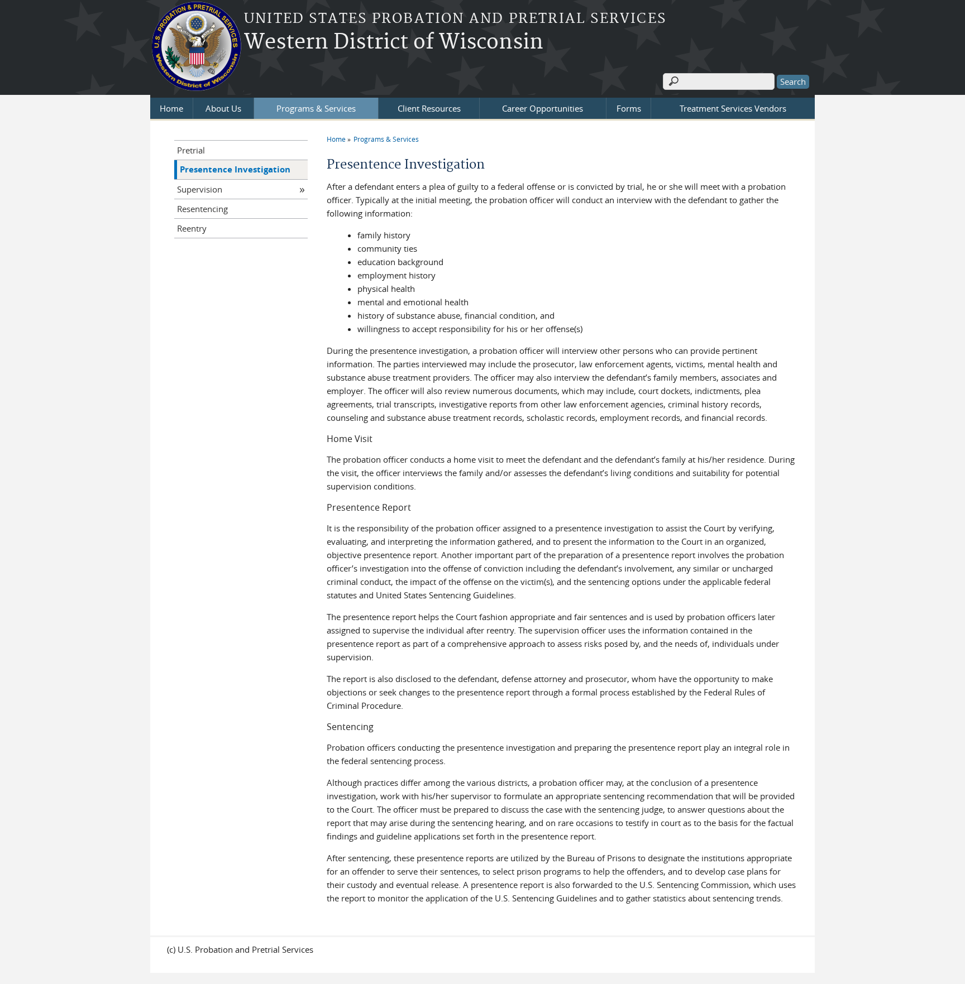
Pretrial (191, 150)
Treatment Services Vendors (733, 108)
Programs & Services (316, 108)
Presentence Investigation (235, 169)
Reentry (192, 228)
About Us (223, 108)
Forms (629, 108)
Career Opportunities (542, 108)
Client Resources (429, 108)
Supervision (199, 189)
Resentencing (202, 208)
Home (171, 108)
